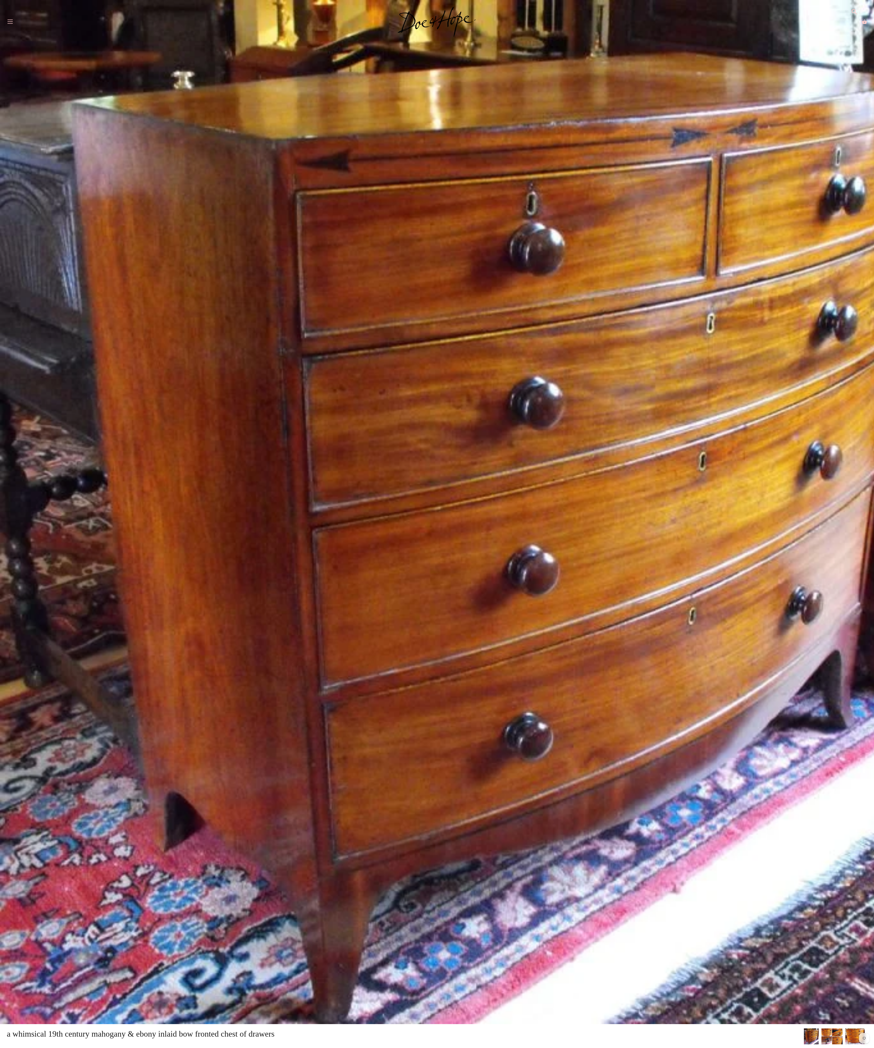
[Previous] (804, 1037)
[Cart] (864, 22)
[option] (811, 1037)
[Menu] (10, 22)
